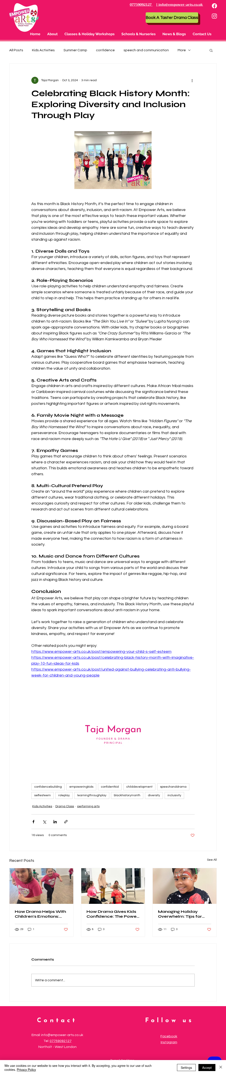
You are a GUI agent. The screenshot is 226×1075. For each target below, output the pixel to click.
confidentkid (110, 786)
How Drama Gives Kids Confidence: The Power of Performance (112, 914)
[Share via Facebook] (33, 822)
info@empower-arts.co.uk (62, 1035)
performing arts (88, 806)
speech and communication (146, 50)
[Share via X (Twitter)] (44, 822)
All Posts (16, 50)
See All (212, 859)
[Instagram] (214, 16)
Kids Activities (43, 50)
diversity (154, 795)
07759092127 (61, 1041)
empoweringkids (81, 786)
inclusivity (174, 795)
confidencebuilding (48, 786)
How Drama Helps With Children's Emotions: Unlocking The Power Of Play (41, 914)
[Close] (220, 1067)
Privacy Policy (26, 1069)
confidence (105, 50)
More (182, 50)
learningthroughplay (91, 795)
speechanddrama (173, 786)
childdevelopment (139, 786)
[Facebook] (214, 5)
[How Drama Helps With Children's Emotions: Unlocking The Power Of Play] (41, 886)
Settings (186, 1067)
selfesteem (42, 795)
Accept (207, 1067)
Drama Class (64, 806)
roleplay (64, 795)
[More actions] (192, 80)
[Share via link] (66, 822)
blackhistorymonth (127, 795)
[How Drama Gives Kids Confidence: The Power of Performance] (113, 886)
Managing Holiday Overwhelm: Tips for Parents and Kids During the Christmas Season (184, 914)
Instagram (169, 1042)
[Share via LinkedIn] (55, 822)
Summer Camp (75, 50)
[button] (89, 34)
